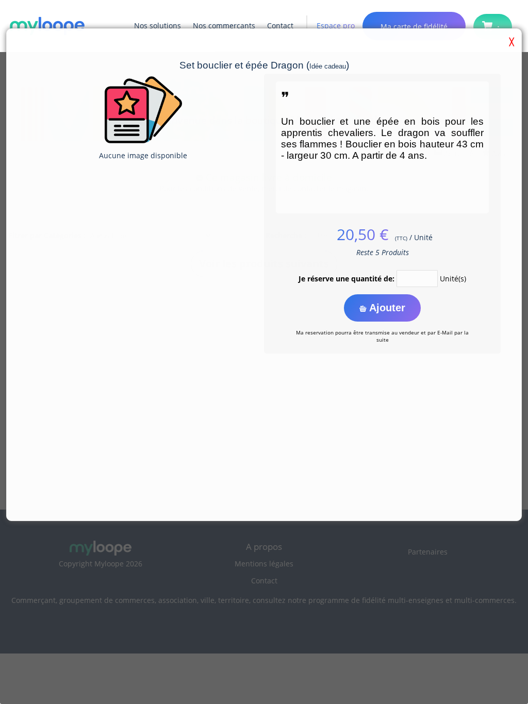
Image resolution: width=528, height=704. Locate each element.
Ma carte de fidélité (414, 26)
